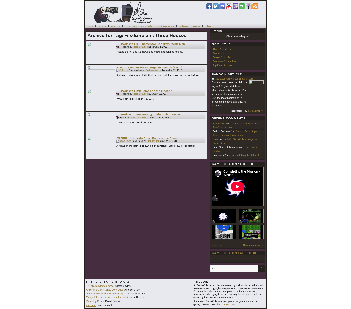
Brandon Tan (153, 141)
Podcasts (183, 25)
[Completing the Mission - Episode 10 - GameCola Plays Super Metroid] (224, 216)
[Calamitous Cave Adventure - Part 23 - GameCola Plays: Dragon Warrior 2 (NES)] (224, 232)
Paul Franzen (220, 123)
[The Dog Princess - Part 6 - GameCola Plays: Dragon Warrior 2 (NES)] (251, 232)
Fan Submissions (165, 25)
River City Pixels (95, 301)
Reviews (102, 25)
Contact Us (218, 53)
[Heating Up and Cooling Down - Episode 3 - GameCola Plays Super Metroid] (251, 216)
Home (90, 25)
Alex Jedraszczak (149, 70)
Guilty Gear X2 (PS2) (239, 78)
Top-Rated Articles (222, 65)
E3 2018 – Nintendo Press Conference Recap (147, 138)
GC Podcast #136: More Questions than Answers (150, 114)
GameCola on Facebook (234, 253)
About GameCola (222, 49)
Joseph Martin (140, 47)
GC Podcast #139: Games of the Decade (144, 91)
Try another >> (256, 110)
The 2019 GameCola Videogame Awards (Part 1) (149, 67)
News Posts (131, 25)
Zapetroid (91, 305)
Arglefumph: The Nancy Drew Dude (104, 289)
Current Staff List (222, 57)
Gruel (215, 139)
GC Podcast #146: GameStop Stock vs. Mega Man (150, 44)
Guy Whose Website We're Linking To (106, 293)
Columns (115, 25)
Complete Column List (224, 61)
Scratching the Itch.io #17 (248, 155)
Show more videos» (253, 245)
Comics (196, 25)
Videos (208, 25)
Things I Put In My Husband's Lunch (105, 297)
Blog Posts (146, 25)
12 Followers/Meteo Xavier (100, 286)
